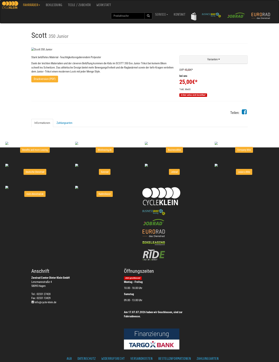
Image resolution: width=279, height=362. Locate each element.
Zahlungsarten (64, 123)
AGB (69, 358)
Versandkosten (141, 358)
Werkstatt (103, 5)
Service (160, 14)
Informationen (42, 123)
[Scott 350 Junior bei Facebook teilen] (244, 113)
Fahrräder (30, 5)
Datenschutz (86, 358)
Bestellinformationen (174, 358)
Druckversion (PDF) (45, 79)
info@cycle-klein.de (45, 302)
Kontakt (179, 14)
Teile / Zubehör (79, 5)
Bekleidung (54, 5)
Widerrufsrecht (113, 358)
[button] (193, 16)
